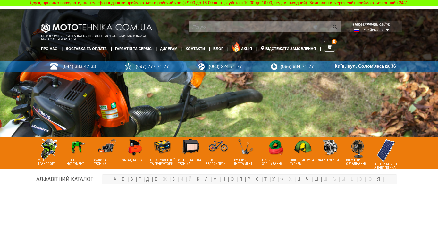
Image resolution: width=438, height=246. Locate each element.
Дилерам (168, 49)
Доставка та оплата (86, 49)
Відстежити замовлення (290, 49)
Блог (218, 49)
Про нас (49, 49)
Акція (246, 49)
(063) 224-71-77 (225, 66)
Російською (372, 30)
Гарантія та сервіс (133, 49)
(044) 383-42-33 (79, 66)
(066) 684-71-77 (297, 66)
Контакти (195, 49)
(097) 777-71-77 (152, 66)
